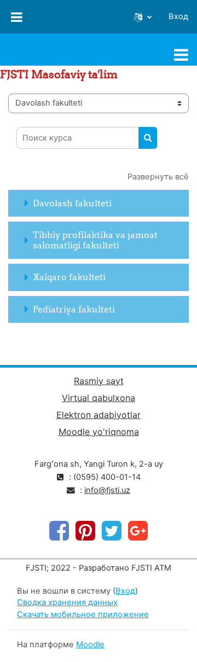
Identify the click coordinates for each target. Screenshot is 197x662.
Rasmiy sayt (99, 380)
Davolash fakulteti (72, 203)
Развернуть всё (158, 177)
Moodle (90, 644)
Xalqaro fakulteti (69, 276)
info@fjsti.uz (107, 490)
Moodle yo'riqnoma (99, 431)
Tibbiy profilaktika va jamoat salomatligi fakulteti (95, 240)
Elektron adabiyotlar (98, 414)
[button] (143, 17)
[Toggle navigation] (181, 55)
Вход (178, 16)
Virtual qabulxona (98, 397)
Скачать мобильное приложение (83, 614)
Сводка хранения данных (67, 602)
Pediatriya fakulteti (74, 309)
